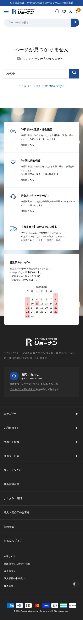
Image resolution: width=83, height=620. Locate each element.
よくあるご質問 (13, 498)
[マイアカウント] (70, 11)
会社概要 (8, 585)
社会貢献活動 (11, 484)
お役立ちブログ (13, 540)
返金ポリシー (11, 571)
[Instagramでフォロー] (75, 584)
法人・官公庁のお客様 (17, 512)
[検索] (75, 23)
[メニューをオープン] (6, 11)
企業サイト (10, 556)
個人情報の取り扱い (14, 578)
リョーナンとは (13, 470)
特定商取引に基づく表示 (17, 563)
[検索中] (74, 73)
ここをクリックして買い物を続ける (41, 86)
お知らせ (9, 526)
